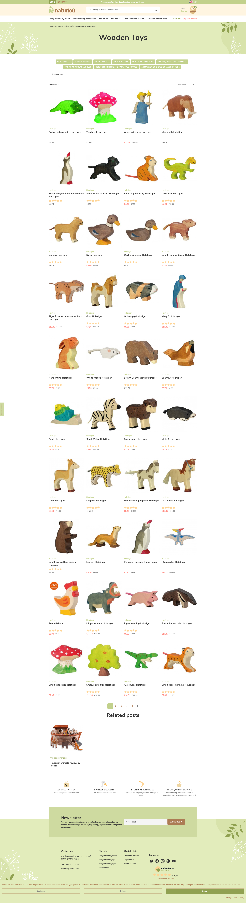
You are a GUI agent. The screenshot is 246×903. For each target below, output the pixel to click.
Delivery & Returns (131, 856)
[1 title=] (50, 201)
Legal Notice (129, 860)
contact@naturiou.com (70, 868)
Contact (62, 2)
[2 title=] (52, 201)
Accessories (104, 868)
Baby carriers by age (107, 860)
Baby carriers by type (107, 864)
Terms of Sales (130, 864)
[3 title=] (55, 201)
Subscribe (175, 822)
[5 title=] (60, 201)
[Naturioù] (62, 10)
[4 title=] (58, 201)
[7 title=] (95, 323)
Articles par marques (58, 758)
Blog (52, 2)
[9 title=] (98, 323)
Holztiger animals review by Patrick (65, 764)
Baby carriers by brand (108, 856)
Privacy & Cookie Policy (234, 898)
